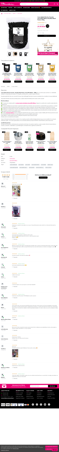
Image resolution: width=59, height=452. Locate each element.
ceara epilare (21, 164)
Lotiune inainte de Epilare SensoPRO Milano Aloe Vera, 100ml (29, 142)
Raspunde (15, 198)
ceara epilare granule (24, 167)
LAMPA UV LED (12, 10)
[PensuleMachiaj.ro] (7, 4)
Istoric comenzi (40, 398)
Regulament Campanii (20, 398)
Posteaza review (43, 177)
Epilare (14, 13)
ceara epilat (27, 164)
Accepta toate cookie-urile (51, 446)
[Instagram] (37, 404)
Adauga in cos (46, 35)
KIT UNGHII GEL (4, 10)
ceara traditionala (13, 164)
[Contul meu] (54, 4)
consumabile (43, 164)
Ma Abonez (52, 386)
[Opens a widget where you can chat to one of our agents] (55, 450)
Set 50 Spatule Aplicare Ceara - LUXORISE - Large (7, 142)
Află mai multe (16, 448)
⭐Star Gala (4, 7)
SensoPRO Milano (7, 13)
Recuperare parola (40, 396)
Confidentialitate (19, 394)
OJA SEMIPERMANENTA (46, 7)
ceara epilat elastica (35, 164)
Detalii (8, 86)
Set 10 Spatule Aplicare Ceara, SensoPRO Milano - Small (52, 142)
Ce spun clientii (14, 86)
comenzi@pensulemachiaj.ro (7, 398)
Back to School (48, 167)
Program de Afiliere (51, 398)
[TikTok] (49, 404)
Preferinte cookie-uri (5, 450)
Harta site (49, 396)
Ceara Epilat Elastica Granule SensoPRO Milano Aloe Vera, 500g (29, 74)
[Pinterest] (41, 404)
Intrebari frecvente (51, 394)
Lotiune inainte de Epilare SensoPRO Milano (26, 103)
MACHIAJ (10, 7)
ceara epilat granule (14, 167)
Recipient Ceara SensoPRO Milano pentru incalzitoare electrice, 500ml (18, 142)
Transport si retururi (30, 398)
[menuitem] (9, 54)
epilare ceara (50, 164)
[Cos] (57, 4)
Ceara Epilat (19, 13)
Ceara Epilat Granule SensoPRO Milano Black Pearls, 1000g (6, 74)
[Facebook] (33, 404)
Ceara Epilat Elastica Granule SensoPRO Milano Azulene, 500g (18, 74)
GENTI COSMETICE (18, 7)
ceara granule (31, 167)
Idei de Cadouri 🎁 (35, 7)
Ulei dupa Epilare (10, 112)
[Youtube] (45, 404)
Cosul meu (28, 394)
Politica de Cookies (19, 396)
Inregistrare (39, 394)
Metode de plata (29, 396)
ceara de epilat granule (40, 167)
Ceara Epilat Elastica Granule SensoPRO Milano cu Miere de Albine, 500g (52, 74)
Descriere (3, 86)
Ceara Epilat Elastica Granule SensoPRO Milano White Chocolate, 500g (41, 74)
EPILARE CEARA (26, 7)
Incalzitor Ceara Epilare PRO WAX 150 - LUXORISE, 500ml (40, 142)
